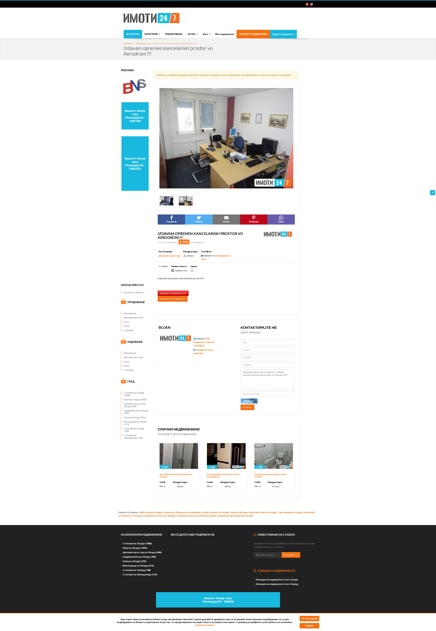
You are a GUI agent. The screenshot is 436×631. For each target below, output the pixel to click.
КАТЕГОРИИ (151, 34)
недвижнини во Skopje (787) (136, 412)
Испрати (247, 407)
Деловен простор (143, 43)
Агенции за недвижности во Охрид (277, 584)
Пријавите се (291, 554)
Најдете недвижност (283, 34)
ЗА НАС (192, 34)
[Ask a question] (432, 192)
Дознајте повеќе (204, 625)
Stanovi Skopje (238, 512)
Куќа (126, 321)
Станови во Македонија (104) (133, 436)
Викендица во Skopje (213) (135, 423)
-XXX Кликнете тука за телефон (203, 342)
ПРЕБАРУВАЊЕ (173, 34)
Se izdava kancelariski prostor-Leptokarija (223, 475)
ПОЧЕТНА (133, 34)
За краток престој (134, 292)
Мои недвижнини (224, 34)
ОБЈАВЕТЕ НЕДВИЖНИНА (253, 34)
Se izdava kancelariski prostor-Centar (176, 475)
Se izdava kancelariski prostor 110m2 (270, 475)
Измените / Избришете (172, 298)
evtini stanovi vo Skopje (215, 512)
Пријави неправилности (173, 293)
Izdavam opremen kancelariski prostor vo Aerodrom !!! (175, 43)
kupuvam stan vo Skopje (263, 512)
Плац (126, 326)
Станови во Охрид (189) (134, 430)
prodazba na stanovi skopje (159, 515)
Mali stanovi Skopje (151, 512)
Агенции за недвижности (276, 570)
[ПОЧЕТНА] (151, 19)
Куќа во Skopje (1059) (135, 399)
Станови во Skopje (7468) (134, 394)
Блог (205, 34)
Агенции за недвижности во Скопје (277, 579)
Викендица (130, 313)
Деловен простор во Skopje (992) (135, 405)
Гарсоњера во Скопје (290, 512)
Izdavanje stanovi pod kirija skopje (196, 515)
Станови (128, 330)
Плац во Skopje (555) (135, 417)
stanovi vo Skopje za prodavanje (181, 512)
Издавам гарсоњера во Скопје (235, 515)
